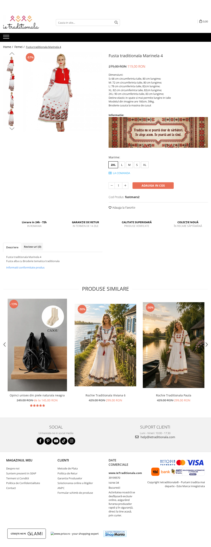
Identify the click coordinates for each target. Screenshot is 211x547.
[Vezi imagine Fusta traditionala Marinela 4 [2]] (11, 99)
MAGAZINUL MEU (19, 460)
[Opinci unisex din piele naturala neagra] (37, 345)
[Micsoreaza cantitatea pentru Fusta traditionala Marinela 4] (112, 185)
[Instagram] (71, 441)
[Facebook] (40, 441)
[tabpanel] (62, 92)
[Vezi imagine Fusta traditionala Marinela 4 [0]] (11, 64)
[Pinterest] (48, 441)
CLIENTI (63, 460)
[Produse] (6, 38)
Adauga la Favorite (123, 207)
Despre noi (12, 468)
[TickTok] (63, 441)
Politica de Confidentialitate (23, 483)
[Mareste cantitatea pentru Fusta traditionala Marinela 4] (125, 185)
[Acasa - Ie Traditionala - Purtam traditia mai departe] (23, 22)
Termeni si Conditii (17, 478)
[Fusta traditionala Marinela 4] (62, 92)
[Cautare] (116, 22)
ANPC (60, 488)
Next (11, 128)
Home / (8, 47)
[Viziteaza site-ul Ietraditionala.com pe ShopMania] (115, 534)
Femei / (19, 47)
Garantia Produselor (69, 478)
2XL (113, 165)
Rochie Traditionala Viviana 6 (105, 395)
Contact (11, 488)
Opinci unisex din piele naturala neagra (37, 395)
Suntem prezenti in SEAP (21, 473)
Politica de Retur (67, 473)
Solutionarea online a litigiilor (75, 483)
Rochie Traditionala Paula (173, 395)
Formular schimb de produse (75, 493)
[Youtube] (56, 441)
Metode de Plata (67, 468)
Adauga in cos (153, 185)
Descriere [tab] (12, 247)
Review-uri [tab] (32, 247)
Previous (11, 54)
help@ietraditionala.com (157, 437)
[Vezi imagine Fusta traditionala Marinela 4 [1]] (11, 82)
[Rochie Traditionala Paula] (174, 345)
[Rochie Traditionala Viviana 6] (105, 345)
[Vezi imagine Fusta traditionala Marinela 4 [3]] (11, 117)
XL (144, 165)
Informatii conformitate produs (25, 267)
